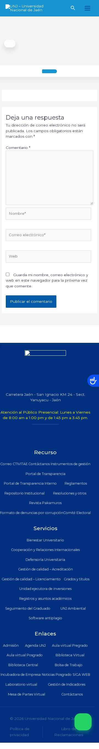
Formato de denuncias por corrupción (31, 513)
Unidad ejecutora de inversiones (45, 589)
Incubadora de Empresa (21, 674)
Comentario (18, 147)
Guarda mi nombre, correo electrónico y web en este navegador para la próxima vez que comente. (47, 280)
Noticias (48, 674)
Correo (6, 464)
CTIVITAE (20, 464)
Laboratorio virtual (21, 684)
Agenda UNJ (35, 645)
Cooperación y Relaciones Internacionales (45, 550)
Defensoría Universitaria (45, 560)
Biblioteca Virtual (70, 655)
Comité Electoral (77, 513)
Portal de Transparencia (45, 474)
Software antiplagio (45, 618)
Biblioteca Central (23, 665)
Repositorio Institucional (24, 493)
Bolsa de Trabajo (68, 665)
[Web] (48, 257)
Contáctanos (39, 464)
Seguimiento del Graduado (27, 608)
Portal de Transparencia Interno (30, 483)
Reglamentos (76, 483)
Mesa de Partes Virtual (26, 694)
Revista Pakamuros (45, 503)
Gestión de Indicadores (66, 684)
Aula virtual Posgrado (25, 655)
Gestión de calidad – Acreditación (45, 569)
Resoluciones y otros (69, 493)
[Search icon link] (73, 9)
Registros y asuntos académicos (45, 599)
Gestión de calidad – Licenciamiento (31, 579)
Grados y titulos (76, 579)
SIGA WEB (81, 674)
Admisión (11, 645)
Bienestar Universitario (45, 540)
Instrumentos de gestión (70, 464)
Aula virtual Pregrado (70, 645)
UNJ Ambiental (73, 608)
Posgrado (64, 674)
